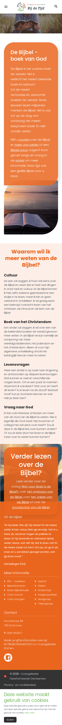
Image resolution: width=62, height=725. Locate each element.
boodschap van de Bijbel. (31, 507)
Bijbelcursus (19, 150)
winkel (19, 160)
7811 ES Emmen (13, 625)
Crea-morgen (15, 599)
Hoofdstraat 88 (13, 621)
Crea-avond (14, 594)
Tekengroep (45, 603)
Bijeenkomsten (16, 585)
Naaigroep (44, 599)
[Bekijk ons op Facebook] (8, 657)
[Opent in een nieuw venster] (5, 676)
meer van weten (26, 145)
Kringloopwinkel (47, 594)
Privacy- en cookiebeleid (20, 685)
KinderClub (44, 590)
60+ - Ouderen (16, 581)
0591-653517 (14, 633)
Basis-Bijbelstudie (18, 590)
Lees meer (30, 712)
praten (24, 140)
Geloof (42, 581)
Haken (42, 585)
